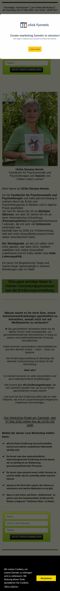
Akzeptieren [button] (46, 578)
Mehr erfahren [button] (11, 586)
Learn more (35, 49)
